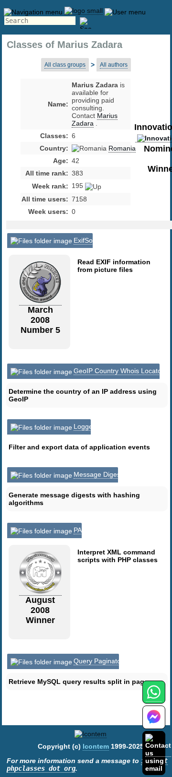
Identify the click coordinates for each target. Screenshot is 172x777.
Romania (122, 148)
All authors (114, 64)
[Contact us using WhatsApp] (153, 698)
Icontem (96, 746)
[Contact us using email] (158, 753)
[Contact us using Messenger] (153, 723)
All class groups (65, 64)
